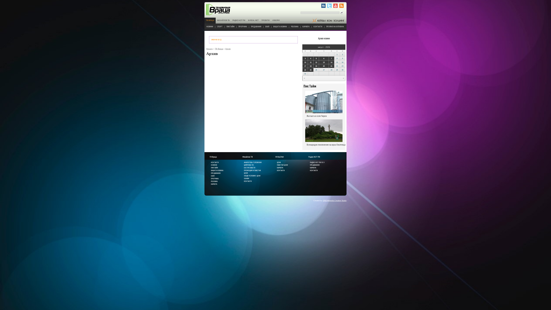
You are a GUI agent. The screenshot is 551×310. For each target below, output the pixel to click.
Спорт (220, 26)
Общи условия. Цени (252, 176)
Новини (209, 26)
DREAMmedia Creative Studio (335, 201)
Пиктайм (230, 26)
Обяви (246, 178)
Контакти (318, 26)
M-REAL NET (253, 20)
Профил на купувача (335, 26)
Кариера (306, 26)
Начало (209, 49)
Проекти (265, 20)
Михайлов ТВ (223, 20)
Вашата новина (280, 26)
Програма (242, 26)
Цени (279, 162)
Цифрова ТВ (249, 165)
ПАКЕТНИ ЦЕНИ (282, 165)
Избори (276, 20)
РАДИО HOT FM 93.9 (317, 162)
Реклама (294, 26)
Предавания (256, 26)
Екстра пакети (249, 168)
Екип (267, 26)
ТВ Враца (210, 20)
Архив (228, 49)
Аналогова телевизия (253, 162)
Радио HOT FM (238, 20)
